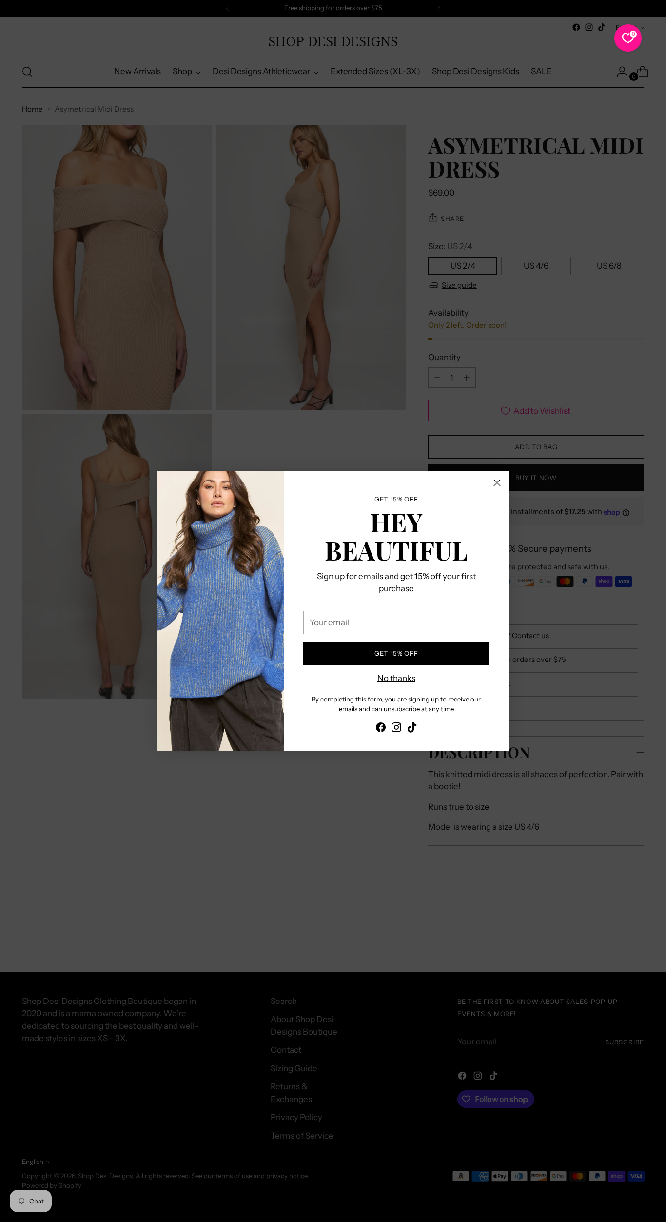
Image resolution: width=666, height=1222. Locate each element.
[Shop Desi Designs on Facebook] (381, 729)
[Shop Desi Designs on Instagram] (396, 729)
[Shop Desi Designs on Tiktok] (412, 729)
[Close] (497, 482)
